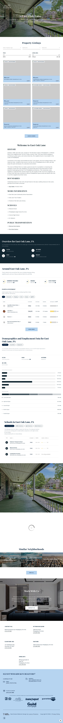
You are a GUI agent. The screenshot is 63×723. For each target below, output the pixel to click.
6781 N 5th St (10, 323)
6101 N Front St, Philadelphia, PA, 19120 (17, 443)
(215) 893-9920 (36, 632)
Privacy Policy (56, 714)
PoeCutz (9, 316)
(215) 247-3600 (8, 631)
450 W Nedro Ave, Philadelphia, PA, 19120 (18, 455)
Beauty (27, 296)
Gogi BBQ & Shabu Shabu (12, 305)
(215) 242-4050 (8, 648)
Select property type (8, 47)
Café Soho (9, 310)
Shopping (16, 296)
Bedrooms (44, 47)
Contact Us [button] (31, 607)
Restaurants (9, 296)
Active (22, 296)
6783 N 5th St (10, 306)
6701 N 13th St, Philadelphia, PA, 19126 (17, 449)
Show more (31, 329)
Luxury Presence (33, 714)
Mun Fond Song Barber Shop (13, 321)
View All (31, 572)
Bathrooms (25, 47)
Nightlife (33, 296)
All (4, 296)
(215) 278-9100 (22, 664)
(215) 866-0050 (36, 646)
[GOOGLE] (4, 718)
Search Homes (31, 136)
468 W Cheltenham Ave (12, 312)
